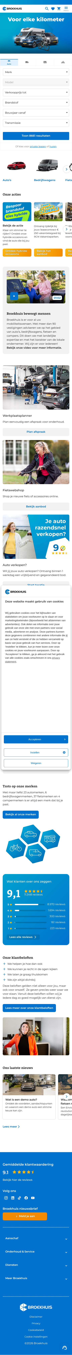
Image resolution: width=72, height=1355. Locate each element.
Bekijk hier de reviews (17, 1180)
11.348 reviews (33, 894)
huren (53, 146)
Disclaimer (36, 1316)
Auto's (7, 180)
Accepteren (34, 739)
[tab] (9, 62)
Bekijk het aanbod (44, 252)
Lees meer (10, 1126)
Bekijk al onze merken (20, 814)
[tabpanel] (36, 108)
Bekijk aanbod (36, 506)
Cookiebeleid (36, 1330)
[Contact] (64, 1347)
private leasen (38, 146)
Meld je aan (27, 1216)
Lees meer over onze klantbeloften (29, 1008)
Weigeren (36, 763)
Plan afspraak (36, 432)
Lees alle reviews (20, 937)
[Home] (22, 9)
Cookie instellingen (36, 1336)
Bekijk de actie (13, 225)
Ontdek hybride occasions (16, 252)
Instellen (34, 752)
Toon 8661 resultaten (36, 135)
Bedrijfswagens (44, 180)
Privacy (36, 1323)
